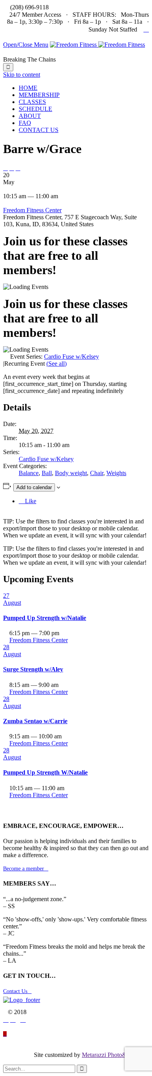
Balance (29, 473)
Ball (47, 473)
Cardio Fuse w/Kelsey (46, 459)
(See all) (56, 363)
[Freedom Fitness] (97, 44)
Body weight (71, 473)
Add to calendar (34, 487)
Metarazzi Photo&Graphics (115, 1054)
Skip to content (21, 74)
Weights (116, 473)
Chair (96, 473)
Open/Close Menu (25, 44)
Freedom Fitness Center (32, 210)
